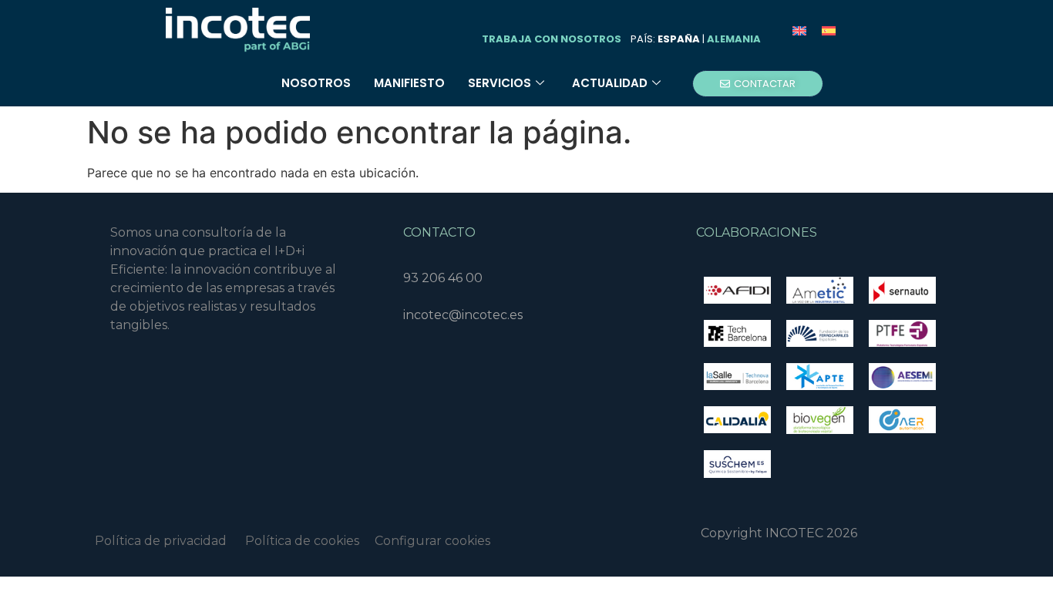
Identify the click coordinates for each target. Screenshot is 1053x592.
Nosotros (316, 83)
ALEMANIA (734, 39)
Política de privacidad (161, 540)
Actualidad (610, 83)
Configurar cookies (432, 540)
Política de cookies (310, 540)
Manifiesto (409, 83)
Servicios (499, 83)
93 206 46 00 (443, 278)
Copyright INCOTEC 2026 (779, 533)
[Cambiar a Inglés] (799, 30)
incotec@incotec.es (463, 315)
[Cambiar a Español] (828, 30)
